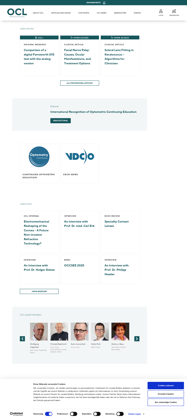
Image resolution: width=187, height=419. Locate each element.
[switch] (73, 414)
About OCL (38, 13)
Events (137, 13)
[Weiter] (136, 338)
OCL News (101, 13)
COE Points (83, 13)
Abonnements (93, 2)
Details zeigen (134, 414)
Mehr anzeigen (39, 291)
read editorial (60, 120)
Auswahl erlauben (166, 394)
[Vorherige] (22, 338)
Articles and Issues (61, 13)
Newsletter (120, 13)
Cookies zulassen (166, 385)
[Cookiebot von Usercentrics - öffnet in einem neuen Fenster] (16, 414)
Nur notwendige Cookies (166, 402)
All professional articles (79, 83)
